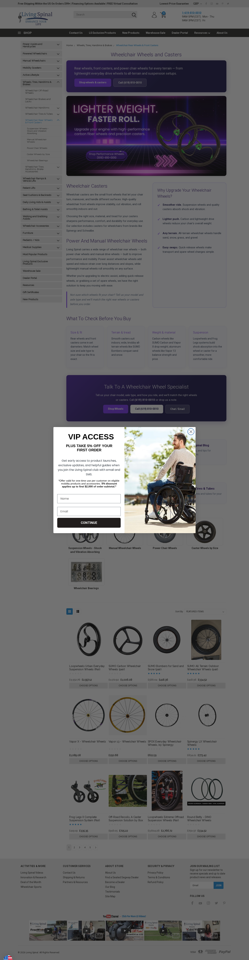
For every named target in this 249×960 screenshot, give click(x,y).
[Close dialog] (191, 431)
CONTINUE (89, 523)
